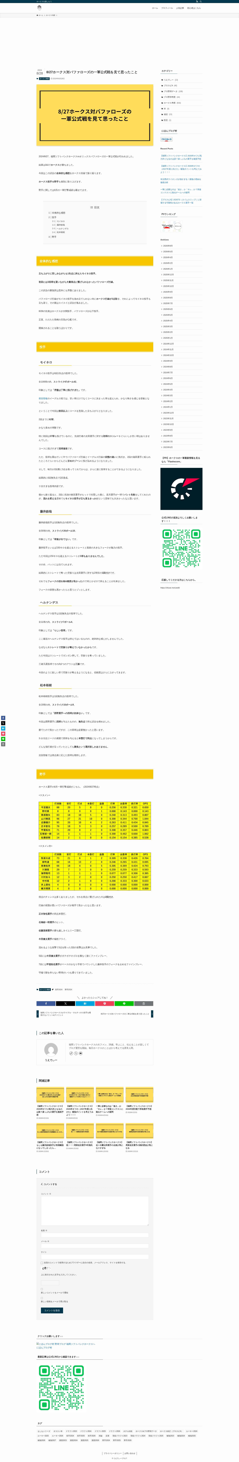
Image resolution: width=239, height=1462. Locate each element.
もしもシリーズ (44, 1431)
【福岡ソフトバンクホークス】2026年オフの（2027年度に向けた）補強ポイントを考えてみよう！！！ (181, 169)
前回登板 (43, 398)
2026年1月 (168, 269)
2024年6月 (168, 378)
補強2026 (41, 1440)
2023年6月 (168, 447)
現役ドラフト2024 (138, 1436)
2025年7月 (168, 303)
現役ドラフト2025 (156, 1436)
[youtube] (80, 1053)
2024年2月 (168, 401)
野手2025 (117, 1440)
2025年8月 (168, 298)
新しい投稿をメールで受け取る (54, 1301)
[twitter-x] (76, 1053)
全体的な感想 (58, 213)
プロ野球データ (173, 91)
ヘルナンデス (63, 228)
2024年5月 (168, 384)
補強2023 (170, 1436)
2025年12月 (168, 274)
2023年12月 (168, 413)
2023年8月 (168, 436)
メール (45, 1241)
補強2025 (192, 1436)
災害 (107, 1436)
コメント (46, 1194)
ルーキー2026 (57, 1436)
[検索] (200, 1)
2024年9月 (168, 361)
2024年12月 (168, 344)
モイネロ (61, 221)
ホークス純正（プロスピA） (171, 1431)
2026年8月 (168, 246)
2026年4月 (168, 257)
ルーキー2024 (191, 1431)
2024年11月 (168, 349)
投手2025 (81, 1436)
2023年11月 (168, 418)
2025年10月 (168, 286)
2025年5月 (168, 315)
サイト (44, 1252)
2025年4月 (168, 321)
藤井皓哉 (61, 225)
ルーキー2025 (43, 1436)
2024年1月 (168, 407)
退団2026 (95, 1440)
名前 (44, 1230)
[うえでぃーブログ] (39, 8)
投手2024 (58, 990)
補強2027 (52, 1440)
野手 (54, 237)
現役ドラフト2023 (120, 1436)
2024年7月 (168, 372)
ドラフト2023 (71, 1431)
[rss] (197, 1)
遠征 (168, 114)
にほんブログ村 (44, 1347)
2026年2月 (168, 263)
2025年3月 (168, 326)
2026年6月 (168, 251)
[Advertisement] (119, 38)
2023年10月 (168, 424)
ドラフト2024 (85, 1431)
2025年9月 (168, 292)
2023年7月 (168, 441)
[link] (71, 1053)
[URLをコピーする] (143, 1003)
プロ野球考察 (172, 97)
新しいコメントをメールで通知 (54, 1293)
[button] (46, 1003)
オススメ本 (58, 1431)
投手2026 (91, 1436)
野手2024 (68, 990)
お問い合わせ (129, 1453)
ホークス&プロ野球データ (146, 1431)
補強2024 (181, 1436)
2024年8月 (168, 367)
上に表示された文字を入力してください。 (59, 1275)
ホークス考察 (44, 78)
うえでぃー (51, 1060)
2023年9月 (168, 430)
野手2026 (127, 1440)
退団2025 (84, 1440)
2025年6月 (168, 309)
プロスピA (170, 85)
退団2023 (63, 1440)
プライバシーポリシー (113, 1453)
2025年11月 (168, 280)
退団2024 (73, 1440)
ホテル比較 (127, 1431)
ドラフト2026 (114, 1431)
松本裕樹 (61, 232)
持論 (100, 1436)
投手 (54, 217)
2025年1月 (168, 338)
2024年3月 (168, 395)
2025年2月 (168, 332)
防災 (167, 120)
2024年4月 (168, 390)
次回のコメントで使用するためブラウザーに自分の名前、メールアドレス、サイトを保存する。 (85, 1262)
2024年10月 (168, 355)
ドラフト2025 (100, 1431)
